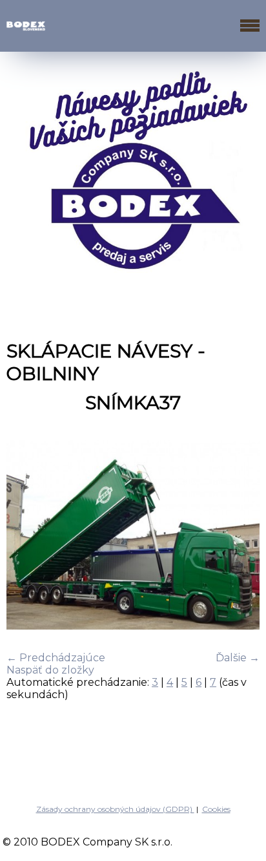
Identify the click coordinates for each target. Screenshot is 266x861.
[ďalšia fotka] (238, 536)
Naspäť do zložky (50, 670)
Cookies (216, 809)
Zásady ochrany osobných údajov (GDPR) (115, 809)
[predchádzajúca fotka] (27, 536)
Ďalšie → (238, 658)
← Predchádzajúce (55, 658)
